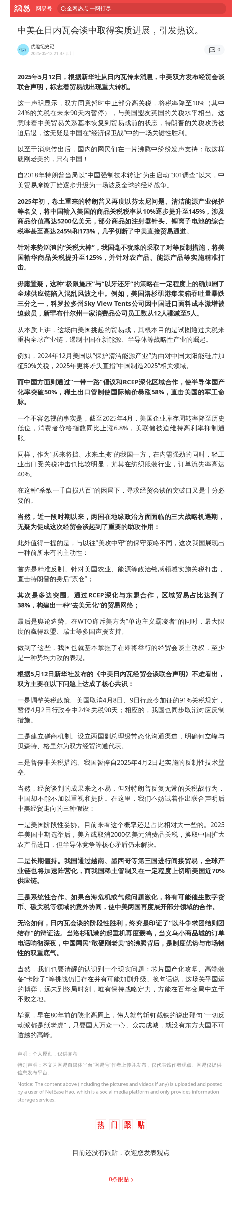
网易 (22, 8)
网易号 (44, 8)
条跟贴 (119, 1179)
